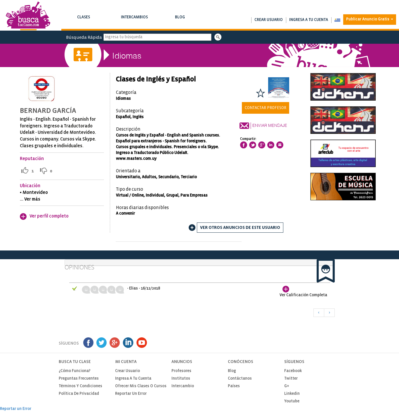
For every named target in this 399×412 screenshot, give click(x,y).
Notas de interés (180, 23)
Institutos (180, 379)
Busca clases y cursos (83, 23)
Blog (180, 20)
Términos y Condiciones (80, 386)
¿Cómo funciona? (75, 371)
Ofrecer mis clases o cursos (140, 386)
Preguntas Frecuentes (79, 379)
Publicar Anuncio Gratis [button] (368, 19)
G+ (286, 386)
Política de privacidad (79, 394)
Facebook (293, 371)
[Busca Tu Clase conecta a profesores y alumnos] (28, 15)
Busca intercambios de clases (134, 23)
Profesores (181, 371)
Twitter (291, 379)
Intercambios (134, 20)
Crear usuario (268, 20)
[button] (337, 20)
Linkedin (292, 394)
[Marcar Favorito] (260, 93)
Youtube (291, 401)
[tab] (199, 263)
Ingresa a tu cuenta (308, 20)
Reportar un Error (131, 394)
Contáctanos (240, 379)
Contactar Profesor (265, 108)
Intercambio (182, 386)
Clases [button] (83, 20)
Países (234, 386)
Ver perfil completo (49, 216)
